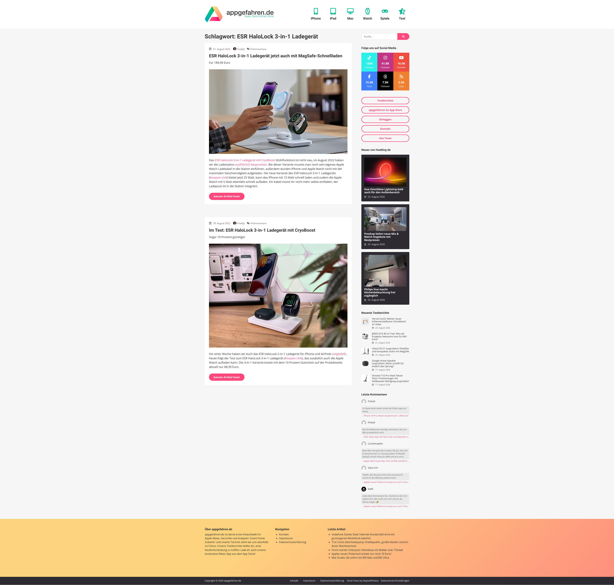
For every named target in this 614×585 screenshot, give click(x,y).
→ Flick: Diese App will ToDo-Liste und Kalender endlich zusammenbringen (385, 436)
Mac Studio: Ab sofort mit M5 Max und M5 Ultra (360, 557)
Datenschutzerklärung (292, 542)
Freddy (241, 49)
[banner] (239, 14)
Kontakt (385, 128)
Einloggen (385, 119)
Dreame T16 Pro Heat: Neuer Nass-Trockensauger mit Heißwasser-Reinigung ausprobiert (390, 378)
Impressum (286, 538)
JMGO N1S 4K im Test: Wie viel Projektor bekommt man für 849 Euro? (389, 336)
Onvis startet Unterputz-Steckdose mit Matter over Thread (367, 550)
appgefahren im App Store (385, 110)
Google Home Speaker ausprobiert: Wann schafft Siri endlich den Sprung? (388, 363)
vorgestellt (339, 354)
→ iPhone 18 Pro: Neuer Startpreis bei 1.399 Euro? (384, 415)
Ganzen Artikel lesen (227, 196)
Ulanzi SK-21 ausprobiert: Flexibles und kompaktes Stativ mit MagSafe (390, 350)
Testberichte (385, 100)
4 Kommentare (258, 223)
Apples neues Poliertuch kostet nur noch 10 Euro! (361, 554)
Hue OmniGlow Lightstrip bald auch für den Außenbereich (383, 191)
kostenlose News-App (218, 554)
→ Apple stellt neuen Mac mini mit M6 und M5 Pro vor (385, 461)
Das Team (385, 138)
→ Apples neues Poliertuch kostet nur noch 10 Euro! (385, 482)
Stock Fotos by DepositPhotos (362, 580)
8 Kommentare (258, 49)
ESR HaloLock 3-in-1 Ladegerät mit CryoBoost (245, 160)
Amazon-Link (218, 177)
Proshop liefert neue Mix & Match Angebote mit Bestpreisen (381, 237)
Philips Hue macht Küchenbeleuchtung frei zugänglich (379, 292)
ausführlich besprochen (251, 165)
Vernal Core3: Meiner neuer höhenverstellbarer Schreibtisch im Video (389, 321)
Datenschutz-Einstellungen (395, 580)
